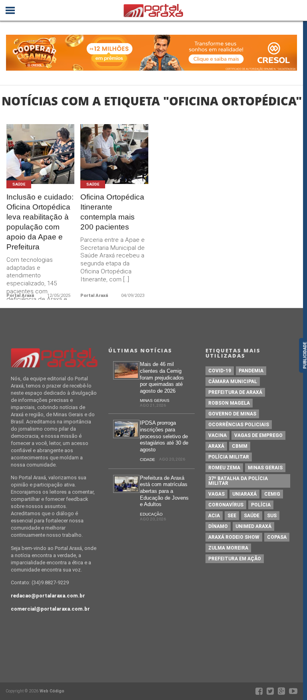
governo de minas (232, 414)
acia (214, 515)
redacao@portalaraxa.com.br (48, 596)
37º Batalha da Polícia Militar (238, 481)
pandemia (251, 371)
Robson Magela (229, 403)
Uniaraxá (244, 494)
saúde (251, 515)
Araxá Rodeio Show (233, 537)
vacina (217, 435)
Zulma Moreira (228, 548)
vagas (216, 494)
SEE (231, 515)
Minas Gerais (154, 400)
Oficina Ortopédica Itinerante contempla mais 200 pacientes (112, 212)
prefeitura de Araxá (235, 392)
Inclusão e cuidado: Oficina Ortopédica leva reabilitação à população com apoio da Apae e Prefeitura (40, 222)
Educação (151, 514)
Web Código (52, 691)
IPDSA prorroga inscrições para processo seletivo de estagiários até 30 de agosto (164, 436)
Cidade (147, 459)
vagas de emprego (258, 435)
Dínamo (218, 526)
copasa (277, 537)
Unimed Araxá (253, 526)
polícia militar (228, 457)
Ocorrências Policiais (238, 424)
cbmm (239, 446)
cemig (272, 494)
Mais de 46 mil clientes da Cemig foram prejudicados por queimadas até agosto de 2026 (162, 377)
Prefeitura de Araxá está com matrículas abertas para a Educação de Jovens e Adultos (164, 491)
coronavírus (225, 505)
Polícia (261, 505)
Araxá (216, 446)
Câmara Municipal (232, 381)
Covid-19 (219, 371)
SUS (272, 515)
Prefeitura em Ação (234, 559)
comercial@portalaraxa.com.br (50, 609)
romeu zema (224, 468)
